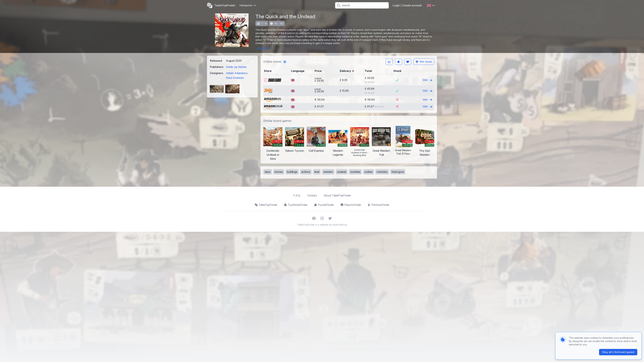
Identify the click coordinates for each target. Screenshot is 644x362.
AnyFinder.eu (340, 224)
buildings (292, 171)
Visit (425, 80)
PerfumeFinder (380, 204)
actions (305, 171)
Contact (312, 195)
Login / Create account (407, 5)
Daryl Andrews (235, 77)
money (279, 171)
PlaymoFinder (352, 204)
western (328, 171)
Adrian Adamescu (237, 73)
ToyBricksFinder (298, 204)
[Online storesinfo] (284, 62)
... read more (262, 47)
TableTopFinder (267, 204)
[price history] (389, 61)
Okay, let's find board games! (618, 352)
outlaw (368, 171)
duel (316, 171)
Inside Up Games (236, 67)
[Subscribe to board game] (398, 61)
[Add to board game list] (407, 61)
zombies (355, 171)
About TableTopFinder (337, 195)
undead (341, 171)
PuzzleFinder (326, 204)
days (268, 171)
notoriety (382, 171)
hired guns (398, 171)
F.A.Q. (297, 195)
